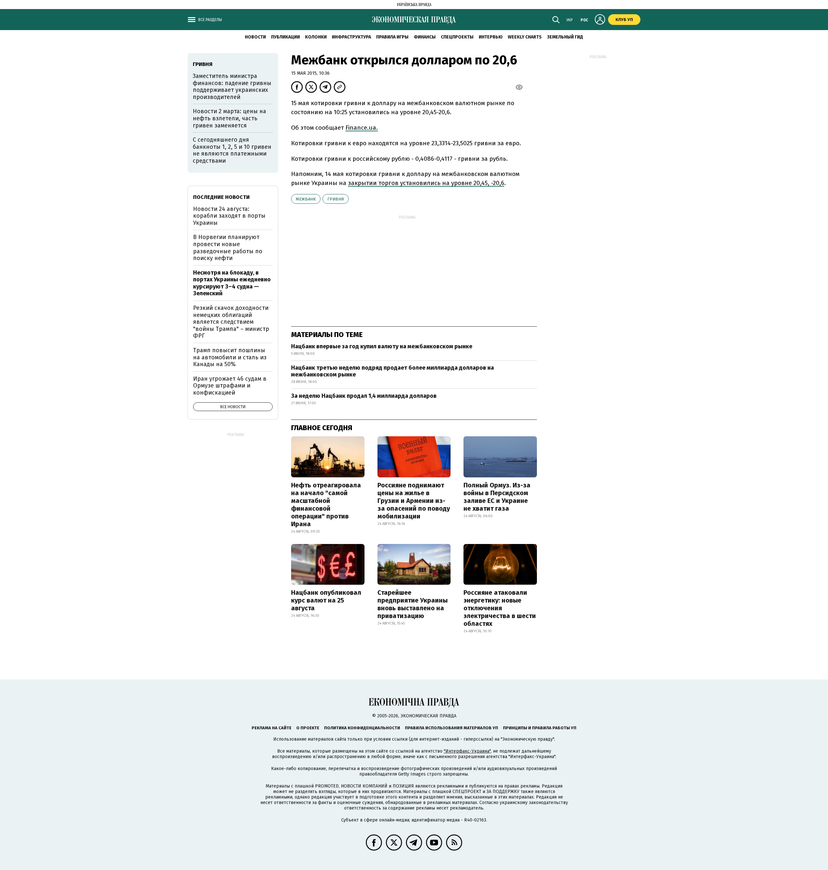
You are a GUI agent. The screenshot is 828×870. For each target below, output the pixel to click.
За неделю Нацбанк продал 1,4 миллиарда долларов (364, 395)
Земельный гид (565, 37)
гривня (335, 199)
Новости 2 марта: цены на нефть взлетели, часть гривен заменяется (229, 118)
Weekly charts (525, 37)
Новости (255, 37)
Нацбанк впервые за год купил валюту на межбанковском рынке (381, 346)
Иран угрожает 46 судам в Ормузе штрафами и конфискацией (230, 385)
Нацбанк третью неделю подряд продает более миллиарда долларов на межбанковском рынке (392, 371)
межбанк (306, 199)
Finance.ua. (361, 127)
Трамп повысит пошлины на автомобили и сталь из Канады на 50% (230, 357)
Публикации (285, 37)
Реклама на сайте (271, 727)
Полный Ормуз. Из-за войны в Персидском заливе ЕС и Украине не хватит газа (496, 496)
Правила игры (392, 37)
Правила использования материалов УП (451, 727)
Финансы (425, 37)
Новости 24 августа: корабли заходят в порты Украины (229, 215)
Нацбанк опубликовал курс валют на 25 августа (326, 600)
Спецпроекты (457, 37)
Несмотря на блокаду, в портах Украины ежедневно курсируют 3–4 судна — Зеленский (232, 283)
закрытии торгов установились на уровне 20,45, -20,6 (426, 183)
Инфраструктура (351, 37)
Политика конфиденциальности (362, 727)
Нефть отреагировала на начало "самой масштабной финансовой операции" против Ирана (326, 504)
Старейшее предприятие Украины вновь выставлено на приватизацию (412, 604)
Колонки (316, 37)
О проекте (307, 727)
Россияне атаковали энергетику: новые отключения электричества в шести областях (499, 608)
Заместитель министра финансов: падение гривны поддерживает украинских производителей (232, 86)
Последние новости (221, 197)
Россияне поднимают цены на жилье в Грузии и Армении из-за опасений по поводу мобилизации (413, 500)
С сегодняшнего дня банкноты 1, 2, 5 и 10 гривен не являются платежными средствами (232, 150)
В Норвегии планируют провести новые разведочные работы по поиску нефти (227, 248)
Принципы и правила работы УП (539, 727)
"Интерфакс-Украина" (467, 751)
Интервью (491, 37)
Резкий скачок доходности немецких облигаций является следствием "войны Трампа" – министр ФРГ (231, 321)
